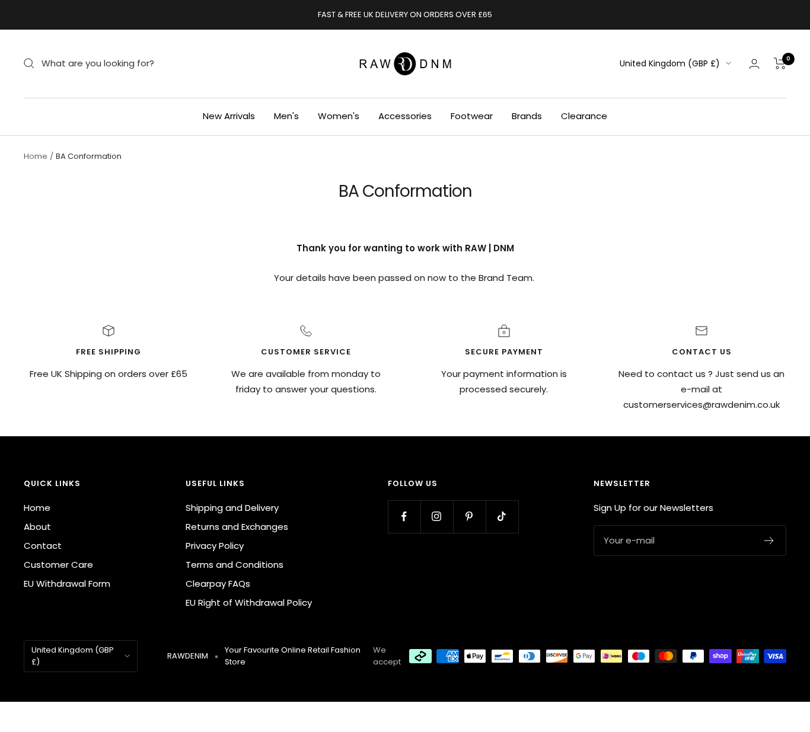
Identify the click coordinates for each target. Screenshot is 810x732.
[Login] (754, 64)
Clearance (584, 116)
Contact (43, 545)
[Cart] (780, 63)
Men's (286, 116)
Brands (527, 116)
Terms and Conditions (234, 564)
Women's (338, 116)
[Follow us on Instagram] (436, 516)
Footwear (472, 116)
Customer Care (58, 564)
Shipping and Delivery (232, 507)
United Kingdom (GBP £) (670, 63)
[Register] (769, 540)
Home (35, 156)
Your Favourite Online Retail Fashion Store (293, 655)
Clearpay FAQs (218, 583)
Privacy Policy (215, 545)
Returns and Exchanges (237, 526)
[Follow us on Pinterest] (469, 516)
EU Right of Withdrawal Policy (249, 602)
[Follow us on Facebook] (404, 516)
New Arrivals (229, 116)
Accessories (405, 116)
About (37, 526)
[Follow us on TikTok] (502, 516)
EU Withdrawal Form (67, 583)
